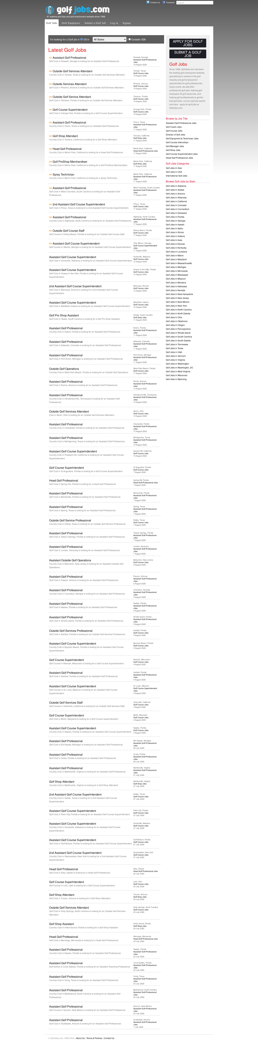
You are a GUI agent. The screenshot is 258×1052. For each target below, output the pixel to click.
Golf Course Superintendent (70, 110)
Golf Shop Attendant (65, 136)
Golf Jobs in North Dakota (178, 313)
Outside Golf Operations (64, 369)
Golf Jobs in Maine (175, 255)
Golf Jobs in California (176, 201)
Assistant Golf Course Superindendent (73, 451)
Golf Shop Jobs (140, 138)
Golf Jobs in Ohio (174, 317)
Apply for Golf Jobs (188, 43)
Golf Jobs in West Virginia (178, 371)
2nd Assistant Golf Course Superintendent (79, 204)
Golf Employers (71, 23)
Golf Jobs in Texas (174, 348)
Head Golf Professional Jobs (145, 150)
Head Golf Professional (67, 149)
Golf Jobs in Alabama (176, 185)
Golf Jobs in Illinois (175, 232)
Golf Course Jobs (140, 73)
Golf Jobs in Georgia (175, 220)
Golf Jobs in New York (176, 305)
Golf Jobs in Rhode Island (178, 332)
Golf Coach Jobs (174, 126)
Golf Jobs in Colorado (176, 205)
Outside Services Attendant (70, 84)
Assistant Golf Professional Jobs (144, 60)
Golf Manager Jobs (175, 146)
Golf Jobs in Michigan (176, 266)
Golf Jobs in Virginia (175, 359)
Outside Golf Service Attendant (72, 97)
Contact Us (155, 2)
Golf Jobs (51, 23)
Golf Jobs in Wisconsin (176, 375)
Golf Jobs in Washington (177, 363)
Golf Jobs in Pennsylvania (178, 328)
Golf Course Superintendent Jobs (145, 246)
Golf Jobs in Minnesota (177, 270)
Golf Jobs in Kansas (175, 243)
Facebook (170, 2)
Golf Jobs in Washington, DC (179, 367)
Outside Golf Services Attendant (72, 71)
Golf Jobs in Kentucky (176, 247)
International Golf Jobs (176, 175)
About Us (80, 1038)
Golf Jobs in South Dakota (178, 340)
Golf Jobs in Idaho (174, 228)
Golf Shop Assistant (61, 924)
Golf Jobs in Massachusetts (179, 263)
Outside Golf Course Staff (68, 231)
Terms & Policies (94, 1038)
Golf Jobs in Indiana (175, 236)
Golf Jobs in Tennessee (177, 344)
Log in (114, 23)
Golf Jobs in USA (174, 171)
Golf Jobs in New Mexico (177, 301)
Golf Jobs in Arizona (175, 193)
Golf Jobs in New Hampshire (179, 294)
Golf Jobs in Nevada (175, 290)
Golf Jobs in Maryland (176, 259)
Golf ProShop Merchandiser (70, 162)
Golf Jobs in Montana (176, 282)
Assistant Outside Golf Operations (70, 560)
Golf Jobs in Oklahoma (176, 321)
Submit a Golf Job (95, 23)
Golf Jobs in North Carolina (179, 309)
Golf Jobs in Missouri (176, 278)
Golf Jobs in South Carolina (179, 336)
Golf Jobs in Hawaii (175, 224)
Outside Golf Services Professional (70, 631)
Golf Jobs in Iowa (174, 239)
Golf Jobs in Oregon (175, 324)
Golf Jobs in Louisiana (176, 251)
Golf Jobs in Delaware (176, 212)
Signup (127, 23)
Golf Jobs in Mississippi (177, 274)
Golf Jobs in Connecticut (177, 208)
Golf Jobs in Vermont (176, 355)
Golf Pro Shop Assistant (64, 315)
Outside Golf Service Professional (70, 520)
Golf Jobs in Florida (175, 216)
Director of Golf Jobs (175, 134)
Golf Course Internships (177, 142)
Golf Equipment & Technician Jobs (182, 138)
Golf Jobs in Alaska (175, 189)
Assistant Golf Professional (69, 58)
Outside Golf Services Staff (66, 702)
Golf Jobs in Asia (174, 167)
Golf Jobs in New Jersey (177, 297)
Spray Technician (63, 174)
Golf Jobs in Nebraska (176, 286)
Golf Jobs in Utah (174, 351)
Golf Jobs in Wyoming (176, 379)
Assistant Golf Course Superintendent (76, 243)
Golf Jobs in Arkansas (176, 197)
